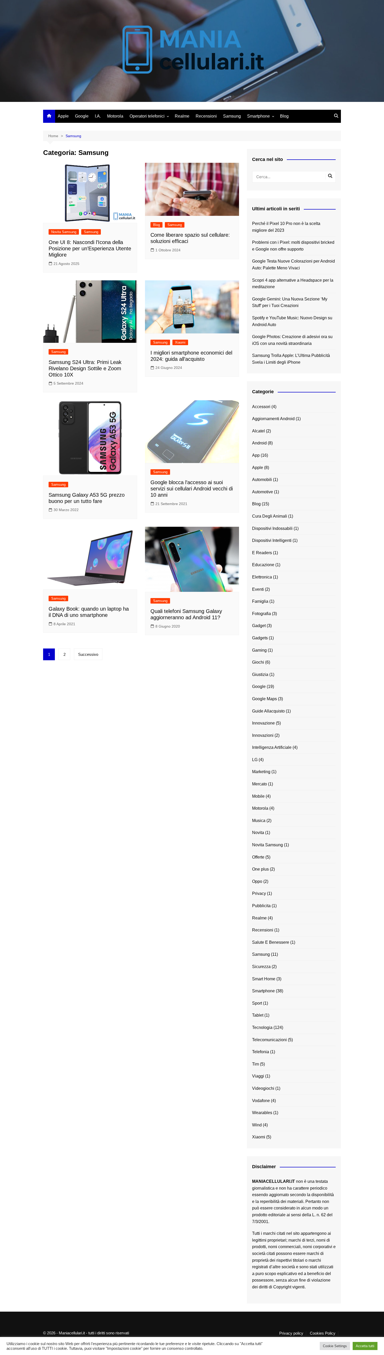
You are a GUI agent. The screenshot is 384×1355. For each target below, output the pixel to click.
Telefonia (260, 1052)
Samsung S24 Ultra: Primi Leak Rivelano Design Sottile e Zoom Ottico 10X (85, 368)
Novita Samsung (63, 232)
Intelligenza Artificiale (272, 747)
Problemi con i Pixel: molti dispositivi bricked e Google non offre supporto (293, 245)
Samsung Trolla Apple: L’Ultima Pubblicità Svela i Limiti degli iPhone (291, 358)
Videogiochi (263, 1088)
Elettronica (262, 577)
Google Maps (264, 699)
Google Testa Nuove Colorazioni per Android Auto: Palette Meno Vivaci (293, 264)
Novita (258, 832)
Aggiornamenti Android (273, 418)
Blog (284, 116)
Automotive (262, 492)
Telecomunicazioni (269, 1040)
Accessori (261, 406)
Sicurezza (261, 966)
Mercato (259, 784)
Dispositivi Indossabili (272, 528)
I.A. (98, 116)
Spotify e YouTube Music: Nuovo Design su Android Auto (292, 321)
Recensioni (206, 116)
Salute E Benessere (270, 942)
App (256, 455)
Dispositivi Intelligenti (272, 540)
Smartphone (258, 116)
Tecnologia (262, 1027)
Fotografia (261, 613)
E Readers (262, 553)
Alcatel (258, 431)
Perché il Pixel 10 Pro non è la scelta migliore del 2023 (286, 227)
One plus (260, 869)
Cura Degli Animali (269, 516)
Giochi (258, 662)
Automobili (262, 479)
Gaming (259, 650)
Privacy (259, 893)
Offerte (258, 857)
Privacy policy (291, 1333)
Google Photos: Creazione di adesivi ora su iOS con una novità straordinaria (292, 340)
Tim (255, 1064)
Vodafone (261, 1100)
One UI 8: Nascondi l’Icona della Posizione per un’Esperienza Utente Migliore (90, 248)
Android (259, 443)
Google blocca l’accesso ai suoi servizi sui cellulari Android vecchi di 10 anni (191, 488)
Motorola (115, 116)
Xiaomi (180, 342)
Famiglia (260, 601)
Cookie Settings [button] (335, 1346)
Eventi (258, 589)
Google (82, 116)
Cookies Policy (322, 1333)
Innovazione (263, 723)
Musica (258, 820)
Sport (257, 1003)
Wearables (262, 1112)
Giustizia (260, 674)
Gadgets (260, 638)
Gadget (259, 625)
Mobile (258, 796)
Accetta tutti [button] (365, 1346)
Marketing (261, 771)
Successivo (88, 654)
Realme (182, 116)
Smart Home (263, 979)
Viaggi (258, 1076)
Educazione (263, 565)
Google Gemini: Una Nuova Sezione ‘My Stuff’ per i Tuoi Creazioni (289, 302)
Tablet (257, 1015)
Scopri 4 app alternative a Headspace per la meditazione (292, 283)
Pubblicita (261, 906)
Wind (257, 1125)
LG (255, 759)
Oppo (257, 881)
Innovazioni (263, 735)
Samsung (232, 116)
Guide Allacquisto (268, 711)
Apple (63, 116)
